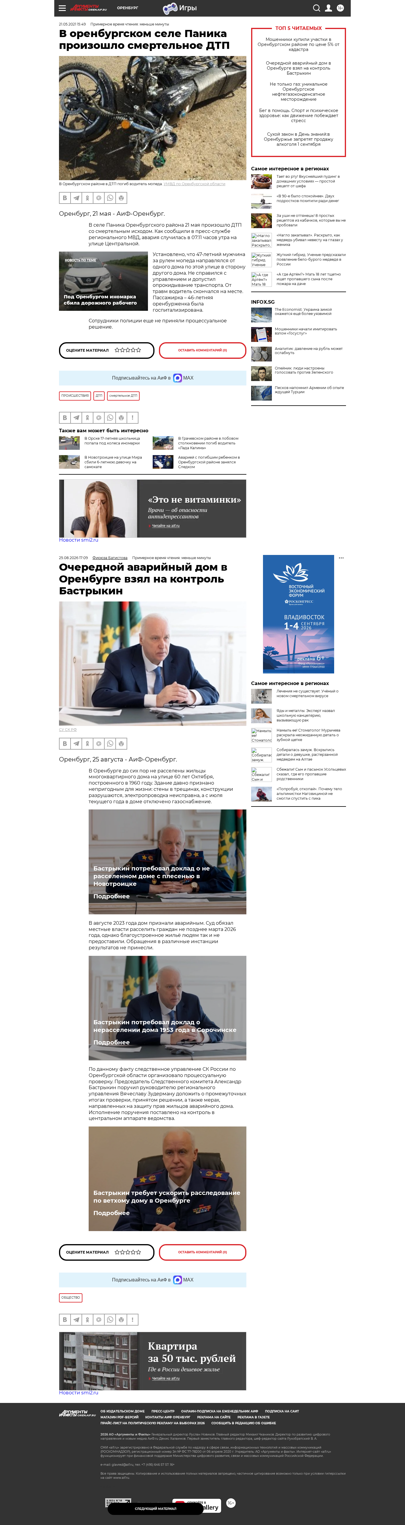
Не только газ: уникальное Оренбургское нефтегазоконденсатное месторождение (299, 92)
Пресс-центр (163, 1411)
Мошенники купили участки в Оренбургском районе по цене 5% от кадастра (298, 44)
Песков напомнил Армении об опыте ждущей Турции (309, 390)
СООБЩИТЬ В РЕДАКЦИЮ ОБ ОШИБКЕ (243, 1423)
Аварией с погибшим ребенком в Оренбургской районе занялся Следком (209, 462)
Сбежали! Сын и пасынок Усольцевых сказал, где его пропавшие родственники (311, 774)
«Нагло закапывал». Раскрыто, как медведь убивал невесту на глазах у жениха (310, 240)
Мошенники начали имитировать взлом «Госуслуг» (306, 331)
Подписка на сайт (282, 1411)
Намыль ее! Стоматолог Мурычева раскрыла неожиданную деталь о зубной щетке (308, 735)
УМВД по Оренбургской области (194, 184)
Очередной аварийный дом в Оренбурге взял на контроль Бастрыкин (298, 68)
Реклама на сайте (214, 1417)
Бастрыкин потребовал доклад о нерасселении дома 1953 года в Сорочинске (165, 1026)
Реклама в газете (253, 1417)
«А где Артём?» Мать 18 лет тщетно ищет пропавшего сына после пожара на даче (309, 279)
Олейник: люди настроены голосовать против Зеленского (304, 370)
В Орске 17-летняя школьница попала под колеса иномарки (112, 440)
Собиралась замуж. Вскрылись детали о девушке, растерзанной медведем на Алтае (307, 754)
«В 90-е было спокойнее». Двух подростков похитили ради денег (308, 198)
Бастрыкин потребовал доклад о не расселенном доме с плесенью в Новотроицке (151, 876)
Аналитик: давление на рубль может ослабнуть (309, 351)
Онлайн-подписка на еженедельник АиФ (219, 1411)
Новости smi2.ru (78, 540)
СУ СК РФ (68, 729)
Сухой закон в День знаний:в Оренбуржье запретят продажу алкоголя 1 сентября (298, 139)
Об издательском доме (123, 1411)
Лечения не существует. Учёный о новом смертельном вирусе (308, 693)
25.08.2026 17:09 (73, 558)
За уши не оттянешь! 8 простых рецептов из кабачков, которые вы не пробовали (311, 220)
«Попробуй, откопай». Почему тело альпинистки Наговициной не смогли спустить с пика (309, 794)
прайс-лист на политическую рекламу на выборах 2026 (153, 1423)
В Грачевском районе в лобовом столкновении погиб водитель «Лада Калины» (208, 443)
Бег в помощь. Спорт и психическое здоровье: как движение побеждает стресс (298, 115)
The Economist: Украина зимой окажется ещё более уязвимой (303, 312)
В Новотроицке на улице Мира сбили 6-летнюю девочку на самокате (113, 462)
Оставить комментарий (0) (202, 350)
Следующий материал (155, 1509)
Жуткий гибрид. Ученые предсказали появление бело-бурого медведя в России (311, 259)
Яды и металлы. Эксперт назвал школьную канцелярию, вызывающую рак (306, 715)
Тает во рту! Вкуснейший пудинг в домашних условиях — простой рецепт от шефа (308, 181)
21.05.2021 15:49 (72, 24)
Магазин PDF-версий (119, 1417)
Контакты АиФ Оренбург (167, 1417)
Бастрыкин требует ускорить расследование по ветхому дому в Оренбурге (166, 1196)
